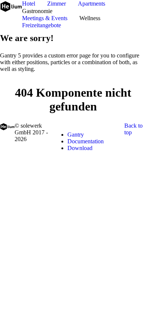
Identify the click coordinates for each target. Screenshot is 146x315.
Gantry (75, 134)
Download (79, 148)
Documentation (85, 141)
